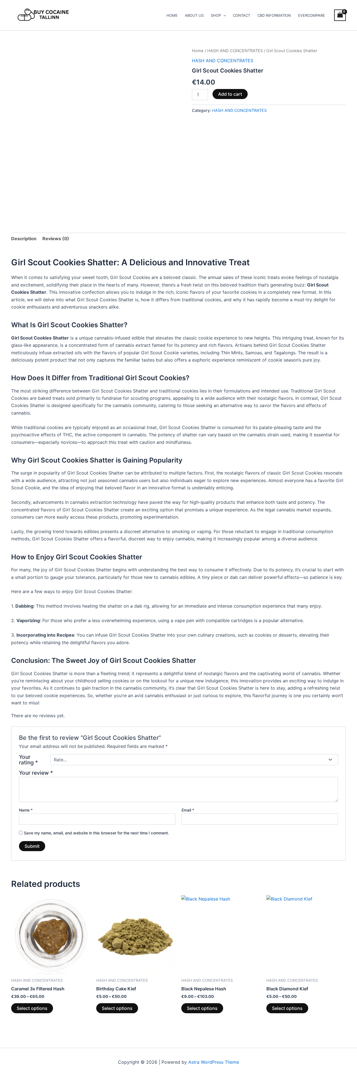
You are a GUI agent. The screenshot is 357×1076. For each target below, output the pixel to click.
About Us (194, 15)
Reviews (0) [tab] (55, 238)
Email (188, 810)
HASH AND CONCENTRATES (235, 50)
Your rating (28, 759)
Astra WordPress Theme (213, 1062)
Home (172, 15)
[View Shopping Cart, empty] (340, 15)
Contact (241, 15)
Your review (36, 772)
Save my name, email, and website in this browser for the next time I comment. (96, 833)
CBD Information (274, 15)
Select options (32, 1008)
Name (26, 810)
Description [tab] (24, 238)
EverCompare (311, 15)
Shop (216, 15)
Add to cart (230, 94)
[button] (223, 15)
